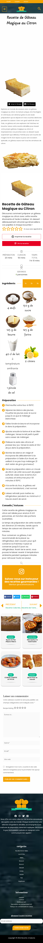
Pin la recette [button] (23, 243)
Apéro (21, 857)
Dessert (21, 868)
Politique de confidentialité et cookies (21, 907)
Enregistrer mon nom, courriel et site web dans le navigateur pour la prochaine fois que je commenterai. (21, 770)
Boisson (21, 861)
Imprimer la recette (22, 236)
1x (25, 283)
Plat (21, 878)
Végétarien (21, 881)
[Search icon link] (39, 9)
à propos (21, 897)
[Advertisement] (21, 49)
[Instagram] (19, 816)
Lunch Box (21, 854)
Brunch (21, 864)
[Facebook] (16, 816)
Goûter (22, 874)
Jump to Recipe (16, 104)
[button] (4, 229)
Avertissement (21, 902)
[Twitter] (23, 816)
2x (31, 283)
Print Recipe (30, 104)
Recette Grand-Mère (21, 851)
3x (38, 283)
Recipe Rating (8, 708)
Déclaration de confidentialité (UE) (21, 904)
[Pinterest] (27, 816)
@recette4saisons (25, 584)
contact (21, 900)
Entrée (21, 871)
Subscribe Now (22, 928)
